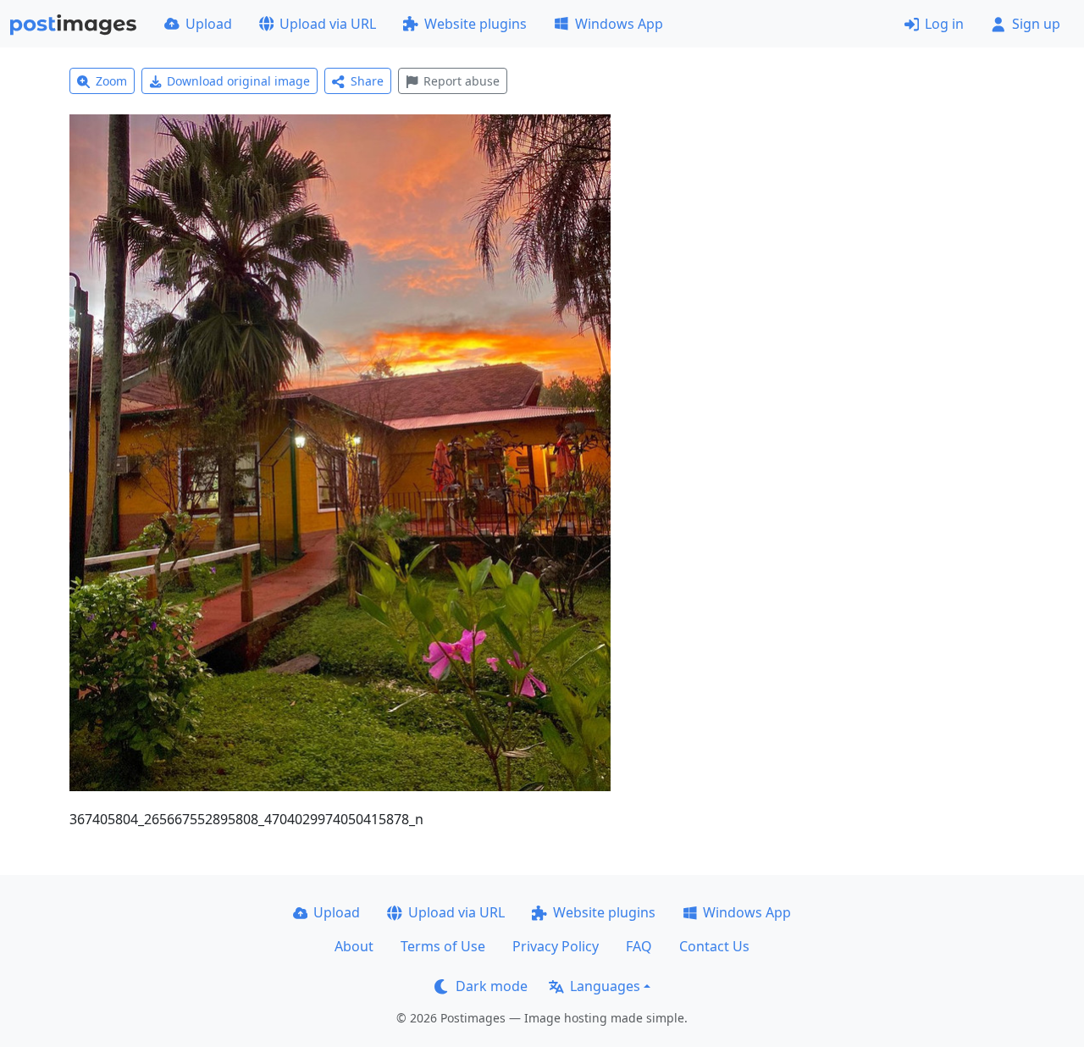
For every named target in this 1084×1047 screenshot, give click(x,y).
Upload (208, 23)
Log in (944, 23)
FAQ (639, 946)
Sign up (1036, 23)
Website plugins (475, 23)
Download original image (238, 81)
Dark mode (492, 986)
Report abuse (461, 81)
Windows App (619, 23)
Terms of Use (443, 946)
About (354, 946)
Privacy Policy (555, 946)
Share (367, 81)
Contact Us (714, 946)
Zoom (111, 81)
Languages (605, 986)
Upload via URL (327, 23)
